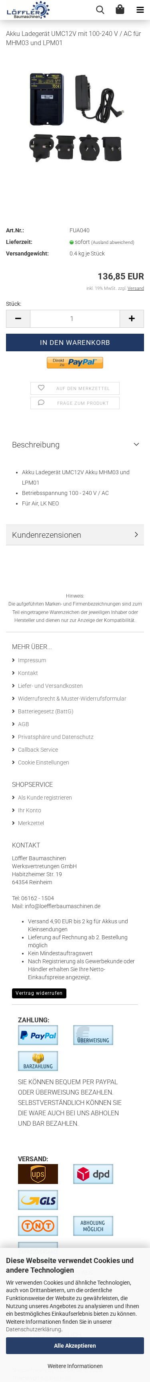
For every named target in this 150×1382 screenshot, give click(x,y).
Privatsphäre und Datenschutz (56, 737)
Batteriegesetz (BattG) (46, 711)
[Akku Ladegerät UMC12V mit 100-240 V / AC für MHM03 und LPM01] (75, 114)
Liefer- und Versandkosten (50, 686)
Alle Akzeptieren (75, 1345)
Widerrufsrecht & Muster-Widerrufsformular (72, 698)
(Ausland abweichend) (112, 242)
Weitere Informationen (75, 1366)
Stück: (13, 304)
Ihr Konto (29, 810)
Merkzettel (31, 823)
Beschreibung (36, 444)
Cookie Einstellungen (43, 762)
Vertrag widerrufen (39, 993)
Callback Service (38, 749)
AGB (23, 724)
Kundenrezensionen (46, 535)
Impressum (32, 660)
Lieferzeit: (19, 242)
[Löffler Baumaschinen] (25, 10)
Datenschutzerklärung (33, 1329)
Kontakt (28, 673)
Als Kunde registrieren (45, 797)
